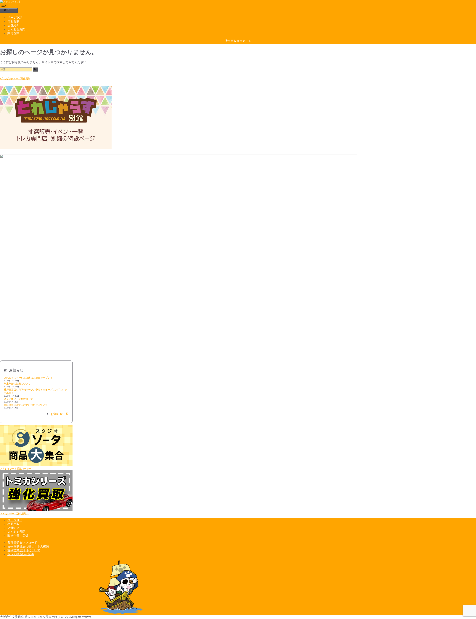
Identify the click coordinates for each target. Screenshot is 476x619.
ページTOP (14, 17)
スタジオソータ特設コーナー (19, 398)
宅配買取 (13, 21)
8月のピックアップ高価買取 (15, 78)
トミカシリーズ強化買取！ (14, 513)
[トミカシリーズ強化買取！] (36, 491)
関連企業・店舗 (17, 535)
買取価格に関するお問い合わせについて (25, 404)
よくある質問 (16, 29)
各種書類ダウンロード (22, 542)
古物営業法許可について (23, 550)
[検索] (35, 69)
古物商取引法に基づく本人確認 (28, 546)
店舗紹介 (13, 25)
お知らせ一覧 (60, 414)
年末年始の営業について (17, 383)
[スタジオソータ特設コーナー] (36, 446)
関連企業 (13, 33)
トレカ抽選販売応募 (20, 554)
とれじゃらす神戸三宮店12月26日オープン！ (28, 377)
